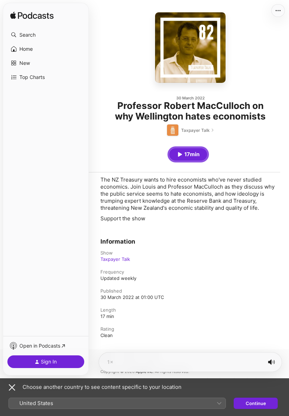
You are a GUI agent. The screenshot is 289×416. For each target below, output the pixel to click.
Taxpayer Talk (115, 259)
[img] (32, 15)
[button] (46, 35)
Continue (256, 403)
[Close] (12, 387)
